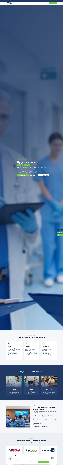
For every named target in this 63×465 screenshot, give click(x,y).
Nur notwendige (19, 461)
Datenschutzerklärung (18, 459)
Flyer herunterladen (44, 175)
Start (15, 3)
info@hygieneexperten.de (54, 0)
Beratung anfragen (53, 3)
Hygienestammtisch (40, 0)
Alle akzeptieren (43, 461)
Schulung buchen (33, 175)
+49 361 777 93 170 (46, 0)
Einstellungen (31, 461)
